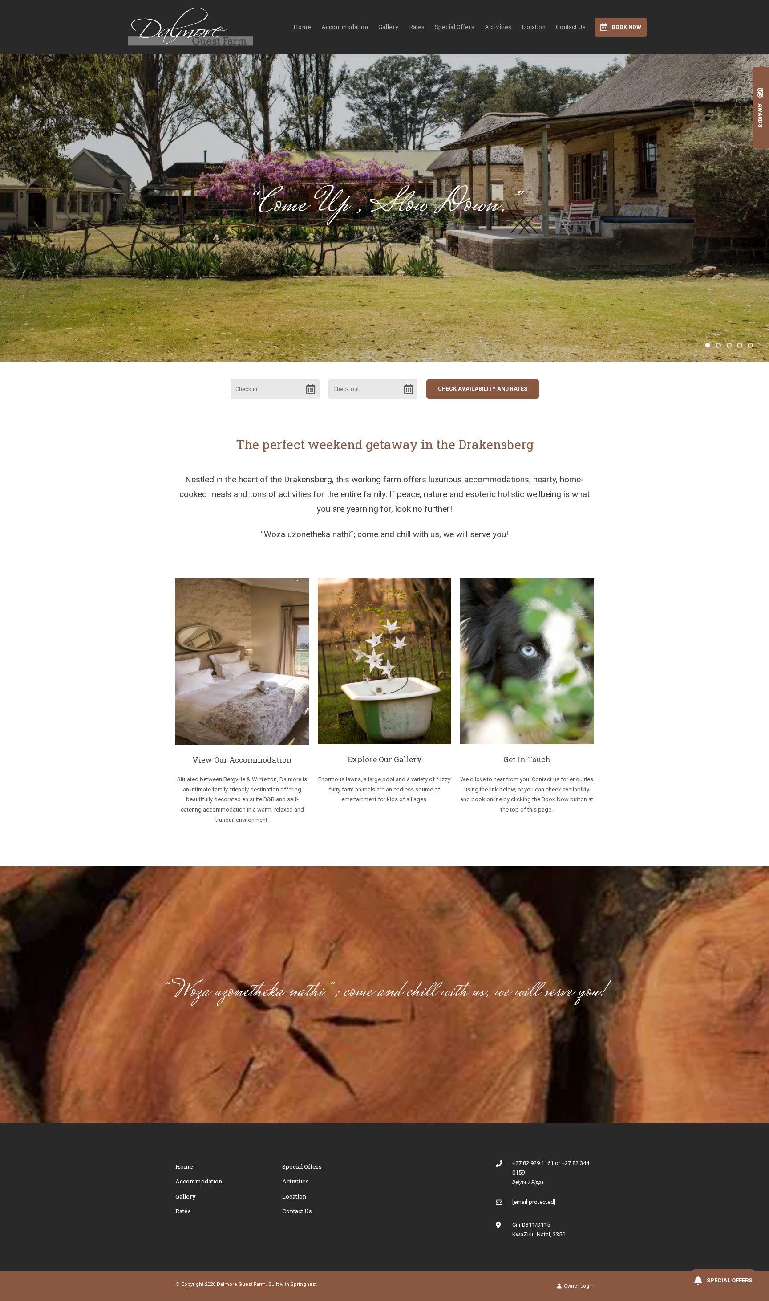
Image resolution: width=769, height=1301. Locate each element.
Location (534, 27)
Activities (498, 27)
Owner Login (578, 1286)
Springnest (303, 1284)
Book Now (626, 27)
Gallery (388, 27)
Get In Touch (526, 759)
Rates (417, 27)
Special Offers (454, 27)
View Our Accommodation (242, 759)
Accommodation (344, 27)
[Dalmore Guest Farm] (190, 25)
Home (302, 27)
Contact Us (571, 27)
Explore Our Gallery (384, 759)
